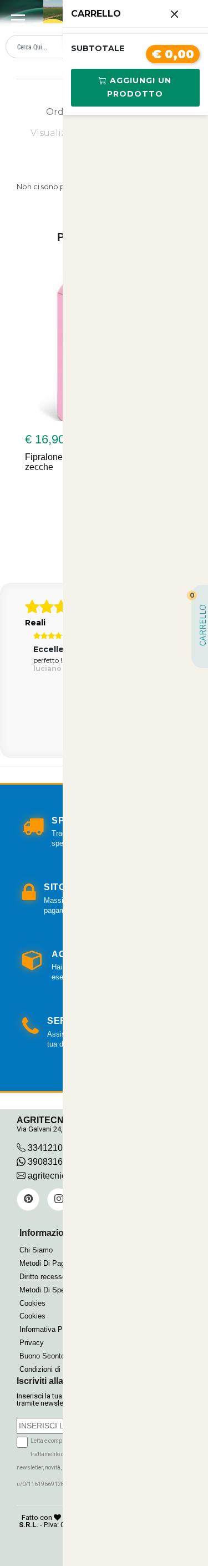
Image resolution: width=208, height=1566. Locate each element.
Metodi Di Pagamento (54, 1263)
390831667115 (56, 1161)
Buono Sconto (42, 1356)
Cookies (32, 1303)
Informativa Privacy (50, 1329)
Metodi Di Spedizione (53, 1290)
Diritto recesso (42, 1276)
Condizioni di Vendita (53, 1369)
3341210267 (53, 1148)
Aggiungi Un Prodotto (139, 87)
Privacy (31, 1342)
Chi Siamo (36, 1250)
